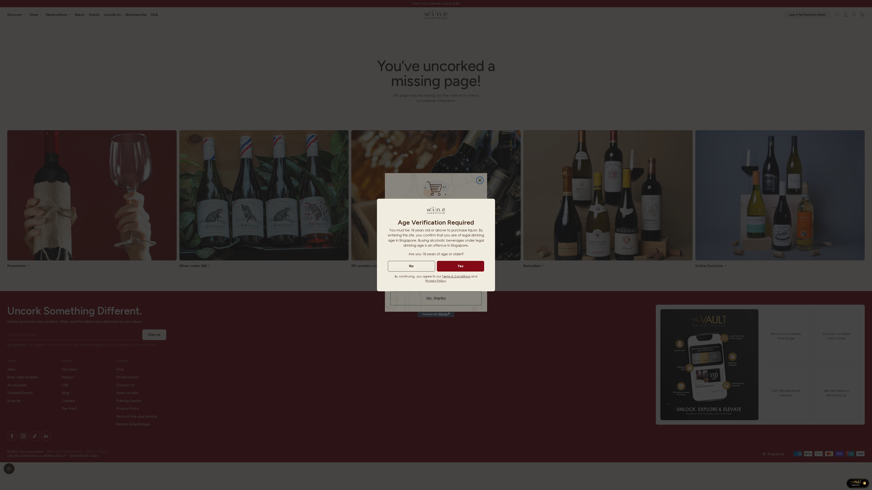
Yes (460, 266)
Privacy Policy (435, 280)
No (411, 266)
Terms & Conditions (456, 276)
